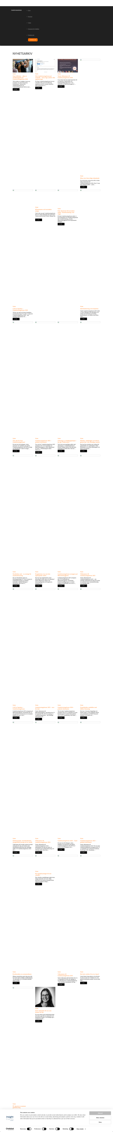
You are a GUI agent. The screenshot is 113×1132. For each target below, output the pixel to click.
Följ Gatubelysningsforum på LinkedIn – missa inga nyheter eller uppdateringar (45, 77)
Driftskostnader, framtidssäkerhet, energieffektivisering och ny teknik (22, 841)
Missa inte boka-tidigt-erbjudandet (89, 178)
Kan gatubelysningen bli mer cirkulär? (43, 874)
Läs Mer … (16, 89)
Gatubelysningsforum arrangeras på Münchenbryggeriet (67, 574)
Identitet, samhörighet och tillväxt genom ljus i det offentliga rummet (90, 441)
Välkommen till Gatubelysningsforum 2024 (42, 841)
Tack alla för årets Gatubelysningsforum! (19, 441)
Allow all (100, 1113)
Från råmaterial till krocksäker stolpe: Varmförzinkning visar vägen (66, 212)
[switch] (44, 1129)
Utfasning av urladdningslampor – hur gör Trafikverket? (67, 441)
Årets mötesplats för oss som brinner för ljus (43, 1011)
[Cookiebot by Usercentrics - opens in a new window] (10, 1129)
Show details (80, 1129)
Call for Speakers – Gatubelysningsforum (19, 708)
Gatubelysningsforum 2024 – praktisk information (66, 708)
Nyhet (14, 74)
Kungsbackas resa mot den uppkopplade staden (42, 574)
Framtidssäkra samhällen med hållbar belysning (88, 708)
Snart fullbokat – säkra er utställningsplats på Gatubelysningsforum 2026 (20, 77)
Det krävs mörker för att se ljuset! (89, 974)
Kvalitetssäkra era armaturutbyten (22, 974)
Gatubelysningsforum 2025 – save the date (44, 708)
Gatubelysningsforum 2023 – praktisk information (88, 841)
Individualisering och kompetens (89, 308)
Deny (100, 1122)
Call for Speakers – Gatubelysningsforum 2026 (20, 309)
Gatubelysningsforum (16, 10)
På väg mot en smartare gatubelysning (19, 1106)
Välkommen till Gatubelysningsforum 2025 (87, 574)
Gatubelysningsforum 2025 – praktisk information (43, 441)
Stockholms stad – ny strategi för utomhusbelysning (22, 574)
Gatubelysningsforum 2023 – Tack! (67, 840)
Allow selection (100, 1117)
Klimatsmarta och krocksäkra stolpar (43, 210)
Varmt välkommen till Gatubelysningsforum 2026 (65, 76)
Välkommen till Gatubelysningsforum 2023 (65, 974)
